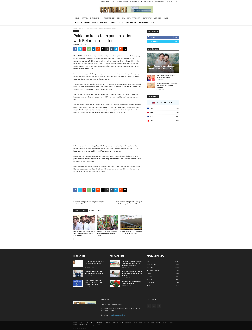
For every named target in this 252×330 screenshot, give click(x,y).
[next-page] (78, 239)
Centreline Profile (159, 1)
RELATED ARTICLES (81, 211)
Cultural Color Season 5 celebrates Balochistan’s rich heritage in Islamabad (167, 85)
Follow (175, 41)
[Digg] (125, 49)
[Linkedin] (93, 49)
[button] (177, 1)
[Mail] (154, 306)
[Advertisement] (107, 130)
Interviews (147, 18)
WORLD (95, 23)
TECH (152, 23)
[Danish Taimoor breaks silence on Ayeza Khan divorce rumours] (163, 63)
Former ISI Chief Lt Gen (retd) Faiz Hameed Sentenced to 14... (94, 263)
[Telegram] (116, 49)
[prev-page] (74, 239)
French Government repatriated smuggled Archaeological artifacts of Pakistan (128, 203)
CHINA (121, 23)
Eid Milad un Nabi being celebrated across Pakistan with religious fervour (107, 233)
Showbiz (113, 23)
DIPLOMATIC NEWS (133, 18)
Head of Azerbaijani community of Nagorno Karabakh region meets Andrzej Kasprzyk (131, 263)
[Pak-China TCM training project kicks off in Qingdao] (115, 283)
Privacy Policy (168, 1)
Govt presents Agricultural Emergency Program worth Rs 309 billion (88, 203)
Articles (157, 18)
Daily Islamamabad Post (136, 1)
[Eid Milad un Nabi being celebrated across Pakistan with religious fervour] (107, 222)
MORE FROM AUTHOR (96, 211)
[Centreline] (126, 9)
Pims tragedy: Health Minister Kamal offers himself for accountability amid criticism (84, 233)
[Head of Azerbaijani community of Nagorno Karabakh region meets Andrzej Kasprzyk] (115, 263)
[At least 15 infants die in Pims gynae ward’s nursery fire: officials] (131, 222)
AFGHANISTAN (131, 23)
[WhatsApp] (89, 49)
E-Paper (85, 18)
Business (103, 23)
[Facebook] (75, 49)
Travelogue (143, 23)
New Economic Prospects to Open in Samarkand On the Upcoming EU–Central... (94, 282)
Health (166, 18)
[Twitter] (80, 49)
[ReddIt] (98, 49)
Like (176, 37)
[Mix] (121, 49)
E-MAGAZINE (94, 18)
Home (77, 18)
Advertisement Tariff (122, 1)
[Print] (107, 49)
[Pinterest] (84, 49)
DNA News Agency (148, 1)
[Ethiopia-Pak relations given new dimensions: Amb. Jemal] (78, 273)
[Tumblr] (112, 49)
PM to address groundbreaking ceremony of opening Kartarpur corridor (131, 273)
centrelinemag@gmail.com (117, 315)
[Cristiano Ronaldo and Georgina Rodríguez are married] (151, 78)
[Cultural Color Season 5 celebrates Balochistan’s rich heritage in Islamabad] (151, 85)
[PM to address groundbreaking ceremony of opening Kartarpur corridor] (115, 273)
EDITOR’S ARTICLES (108, 18)
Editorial (121, 18)
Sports (87, 23)
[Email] (103, 49)
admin (77, 44)
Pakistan (78, 23)
